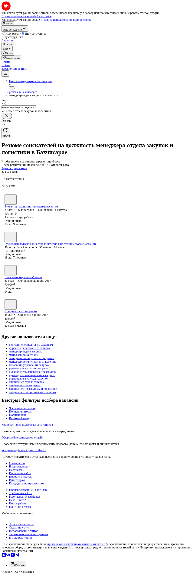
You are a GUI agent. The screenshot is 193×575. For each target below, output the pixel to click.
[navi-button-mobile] (5, 73)
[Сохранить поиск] (5, 131)
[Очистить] (7, 116)
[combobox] (19, 107)
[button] (6, 61)
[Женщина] (11, 199)
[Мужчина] (11, 237)
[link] (8, 53)
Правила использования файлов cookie (66, 19)
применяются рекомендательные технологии (76, 544)
